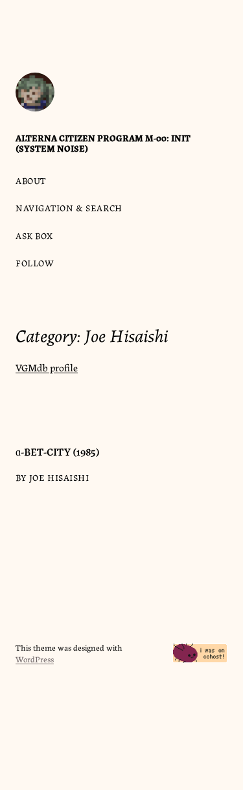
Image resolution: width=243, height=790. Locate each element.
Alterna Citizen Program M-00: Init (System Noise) (103, 142)
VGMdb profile (47, 367)
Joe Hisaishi (59, 477)
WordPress (35, 659)
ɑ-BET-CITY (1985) (58, 451)
